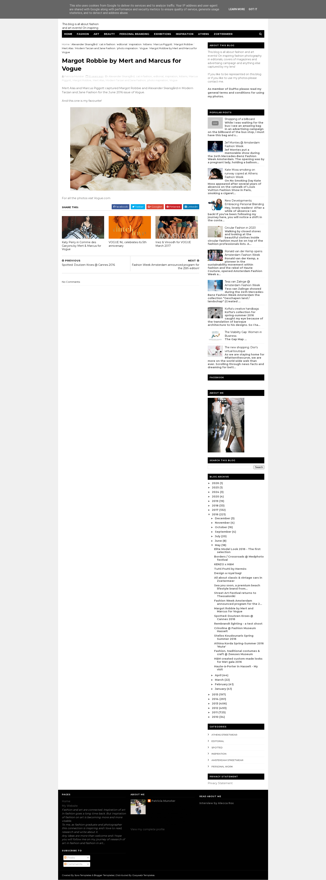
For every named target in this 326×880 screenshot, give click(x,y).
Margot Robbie (183, 44)
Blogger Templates (104, 875)
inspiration (135, 44)
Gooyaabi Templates (143, 875)
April (218, 675)
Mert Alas (67, 48)
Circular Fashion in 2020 (240, 227)
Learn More (237, 9)
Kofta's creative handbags (242, 308)
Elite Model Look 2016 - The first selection (237, 550)
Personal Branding (134, 33)
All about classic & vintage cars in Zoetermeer (238, 579)
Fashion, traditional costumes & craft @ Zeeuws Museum (237, 652)
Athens (203, 33)
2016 (215, 514)
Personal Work (222, 766)
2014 (215, 699)
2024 (216, 492)
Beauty (109, 33)
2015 (215, 694)
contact (213, 81)
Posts (70, 857)
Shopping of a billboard (240, 119)
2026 (216, 483)
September (223, 531)
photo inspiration (127, 48)
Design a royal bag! (227, 573)
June (219, 540)
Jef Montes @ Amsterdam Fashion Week (242, 144)
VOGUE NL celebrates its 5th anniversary (128, 244)
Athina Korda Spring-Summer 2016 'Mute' (239, 645)
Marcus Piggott (163, 44)
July (218, 536)
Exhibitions (162, 33)
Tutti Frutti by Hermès (230, 569)
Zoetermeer (223, 33)
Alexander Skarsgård (84, 44)
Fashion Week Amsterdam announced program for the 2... (238, 602)
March (220, 679)
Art (96, 33)
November (223, 522)
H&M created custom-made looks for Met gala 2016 (238, 660)
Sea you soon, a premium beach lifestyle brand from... (237, 587)
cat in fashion (107, 44)
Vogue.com (102, 198)
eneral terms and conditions (230, 92)
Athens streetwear (224, 734)
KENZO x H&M (224, 564)
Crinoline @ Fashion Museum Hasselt (235, 629)
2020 (216, 496)
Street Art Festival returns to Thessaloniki (235, 594)
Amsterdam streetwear (227, 760)
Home (68, 33)
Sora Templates (83, 875)
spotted (217, 747)
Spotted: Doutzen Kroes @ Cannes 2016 (233, 617)
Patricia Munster (163, 801)
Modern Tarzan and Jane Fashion (95, 48)
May (218, 545)
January (221, 689)
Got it (253, 9)
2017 (215, 510)
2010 (215, 717)
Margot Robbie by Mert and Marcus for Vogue (233, 610)
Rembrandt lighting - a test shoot (238, 623)
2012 (215, 708)
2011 (215, 712)
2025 (216, 487)
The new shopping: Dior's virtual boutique (241, 349)
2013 (215, 703)
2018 (215, 505)
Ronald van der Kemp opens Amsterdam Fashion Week (243, 253)
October (221, 527)
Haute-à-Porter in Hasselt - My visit (236, 668)
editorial (122, 44)
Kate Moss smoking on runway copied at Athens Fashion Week (241, 173)
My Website (70, 805)
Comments (74, 864)
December (223, 518)
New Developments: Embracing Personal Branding (244, 202)
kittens (147, 44)
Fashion (83, 33)
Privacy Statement (220, 783)
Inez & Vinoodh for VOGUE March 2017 (173, 244)
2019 (215, 501)
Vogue (144, 48)
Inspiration (184, 33)
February (221, 684)
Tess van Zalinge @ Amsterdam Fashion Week (242, 283)
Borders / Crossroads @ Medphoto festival (239, 558)
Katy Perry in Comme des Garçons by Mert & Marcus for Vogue (81, 246)
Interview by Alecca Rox (216, 803)
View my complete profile (148, 829)
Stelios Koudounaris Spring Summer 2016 (233, 637)
